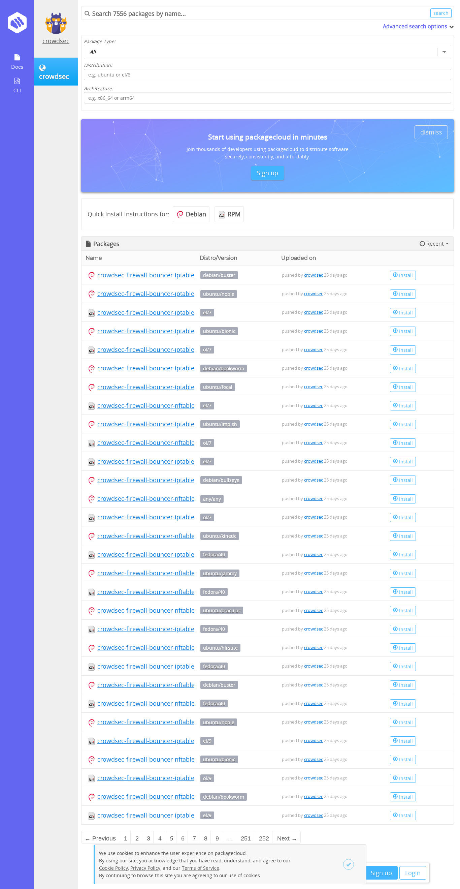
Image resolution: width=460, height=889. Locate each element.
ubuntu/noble (218, 294)
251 (246, 838)
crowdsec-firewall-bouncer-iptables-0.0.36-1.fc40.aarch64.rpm (185, 666)
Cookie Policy (113, 868)
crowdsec (55, 41)
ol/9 (207, 778)
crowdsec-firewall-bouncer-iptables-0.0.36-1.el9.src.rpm (176, 741)
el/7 (207, 312)
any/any (212, 499)
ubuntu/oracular (221, 610)
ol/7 (207, 349)
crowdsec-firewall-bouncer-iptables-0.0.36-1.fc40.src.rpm (178, 554)
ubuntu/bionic (219, 331)
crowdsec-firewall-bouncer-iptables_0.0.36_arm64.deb (173, 275)
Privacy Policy (145, 868)
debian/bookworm (223, 368)
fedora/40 (214, 554)
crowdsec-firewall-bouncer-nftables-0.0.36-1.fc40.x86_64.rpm (183, 592)
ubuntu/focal (217, 387)
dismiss (431, 132)
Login (413, 873)
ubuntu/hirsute (220, 648)
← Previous (100, 838)
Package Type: (100, 41)
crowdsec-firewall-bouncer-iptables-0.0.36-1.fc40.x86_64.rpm (183, 629)
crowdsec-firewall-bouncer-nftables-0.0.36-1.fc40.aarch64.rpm (185, 703)
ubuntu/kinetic (219, 536)
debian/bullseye (221, 480)
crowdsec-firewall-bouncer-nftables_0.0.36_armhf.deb (173, 498)
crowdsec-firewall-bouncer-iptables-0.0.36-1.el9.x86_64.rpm (181, 815)
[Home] (17, 25)
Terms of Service (200, 868)
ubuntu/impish (220, 424)
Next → (287, 838)
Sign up (381, 873)
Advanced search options (415, 26)
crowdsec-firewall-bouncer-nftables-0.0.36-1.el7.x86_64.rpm (181, 405)
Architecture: (98, 88)
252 (264, 838)
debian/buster (219, 275)
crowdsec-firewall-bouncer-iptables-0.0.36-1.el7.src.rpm (176, 312)
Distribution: (98, 65)
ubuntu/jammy (220, 573)
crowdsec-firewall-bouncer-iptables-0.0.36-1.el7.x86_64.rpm (181, 461)
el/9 (207, 741)
